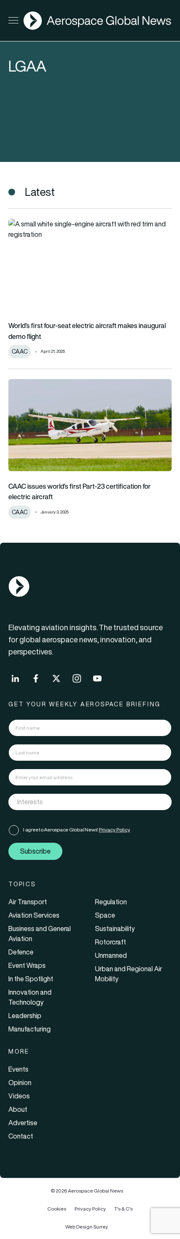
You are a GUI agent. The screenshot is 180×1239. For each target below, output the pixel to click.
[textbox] (81, 802)
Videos (19, 1095)
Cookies (56, 1208)
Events (18, 1069)
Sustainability (115, 928)
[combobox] (90, 802)
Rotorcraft (110, 942)
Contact (20, 1136)
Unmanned (111, 955)
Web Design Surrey (86, 1226)
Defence (20, 952)
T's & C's (123, 1208)
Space (105, 915)
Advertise (22, 1122)
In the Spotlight (30, 978)
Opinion (19, 1082)
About (17, 1109)
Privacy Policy (114, 829)
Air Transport (27, 901)
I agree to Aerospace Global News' (76, 829)
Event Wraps (27, 965)
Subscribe (35, 851)
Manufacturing (29, 1029)
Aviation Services (33, 915)
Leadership (24, 1015)
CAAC (20, 351)
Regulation (111, 901)
